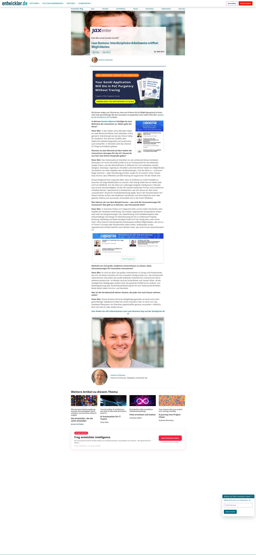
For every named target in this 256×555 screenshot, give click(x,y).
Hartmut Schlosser (105, 60)
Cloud (135, 9)
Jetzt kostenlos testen (170, 438)
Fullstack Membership (52, 3)
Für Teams (34, 3)
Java (92, 9)
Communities (84, 3)
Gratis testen (245, 3)
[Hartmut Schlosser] (95, 60)
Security (181, 9)
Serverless (150, 9)
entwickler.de (14, 4)
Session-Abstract (108, 121)
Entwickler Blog (77, 9)
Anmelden (232, 3)
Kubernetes (166, 9)
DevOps (105, 9)
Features (71, 3)
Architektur (120, 9)
